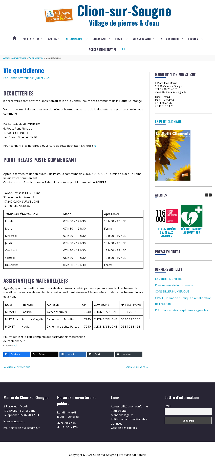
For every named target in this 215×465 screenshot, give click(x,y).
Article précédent (17, 367)
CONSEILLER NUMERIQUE (172, 291)
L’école (119, 39)
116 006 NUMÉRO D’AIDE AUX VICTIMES (166, 232)
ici (95, 146)
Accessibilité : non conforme (129, 406)
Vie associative (142, 39)
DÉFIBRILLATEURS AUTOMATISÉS (191, 230)
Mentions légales (122, 415)
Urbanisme (99, 39)
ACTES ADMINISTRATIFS (102, 49)
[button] (124, 49)
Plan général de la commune (174, 285)
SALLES (52, 39)
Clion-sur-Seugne (124, 10)
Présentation (31, 39)
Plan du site (118, 410)
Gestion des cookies (124, 428)
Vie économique (169, 39)
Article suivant (137, 367)
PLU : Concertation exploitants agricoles (181, 310)
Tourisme (194, 39)
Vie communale (75, 39)
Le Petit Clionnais (168, 121)
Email (167, 405)
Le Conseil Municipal (169, 279)
